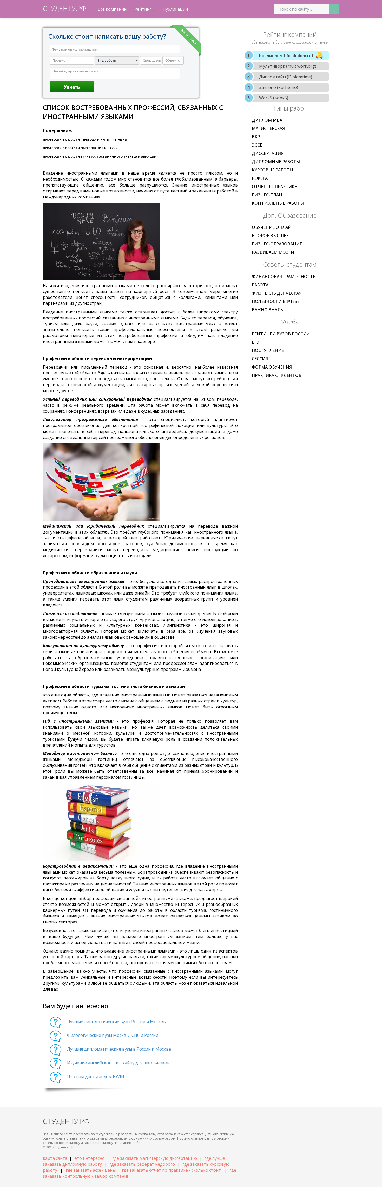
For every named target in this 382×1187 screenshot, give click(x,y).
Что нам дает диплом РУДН (95, 1076)
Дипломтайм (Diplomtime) (285, 77)
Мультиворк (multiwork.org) (287, 66)
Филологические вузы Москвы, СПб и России (112, 1035)
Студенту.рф (64, 8)
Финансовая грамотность (284, 276)
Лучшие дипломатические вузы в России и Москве (119, 1049)
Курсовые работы (272, 170)
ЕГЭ (255, 342)
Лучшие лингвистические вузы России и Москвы (116, 1021)
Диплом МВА (267, 120)
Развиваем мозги (273, 252)
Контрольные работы (278, 203)
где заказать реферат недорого (142, 1164)
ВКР (256, 137)
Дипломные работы (276, 161)
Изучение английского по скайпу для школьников (118, 1063)
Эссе (257, 145)
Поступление (268, 350)
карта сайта (55, 1158)
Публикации (175, 9)
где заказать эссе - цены (91, 1170)
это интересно (90, 1158)
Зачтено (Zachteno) (278, 87)
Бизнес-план (267, 195)
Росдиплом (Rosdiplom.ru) (286, 55)
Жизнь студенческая (276, 293)
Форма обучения (272, 367)
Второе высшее (270, 235)
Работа (260, 285)
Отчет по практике (274, 186)
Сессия (260, 359)
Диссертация (268, 153)
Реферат (261, 178)
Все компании (112, 9)
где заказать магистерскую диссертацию (154, 1158)
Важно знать (267, 310)
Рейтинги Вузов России (281, 334)
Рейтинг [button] (143, 9)
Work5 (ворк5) (273, 98)
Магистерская (268, 128)
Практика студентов (276, 375)
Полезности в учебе (275, 301)
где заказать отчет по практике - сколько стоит (171, 1170)
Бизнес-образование (277, 244)
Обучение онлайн (273, 227)
